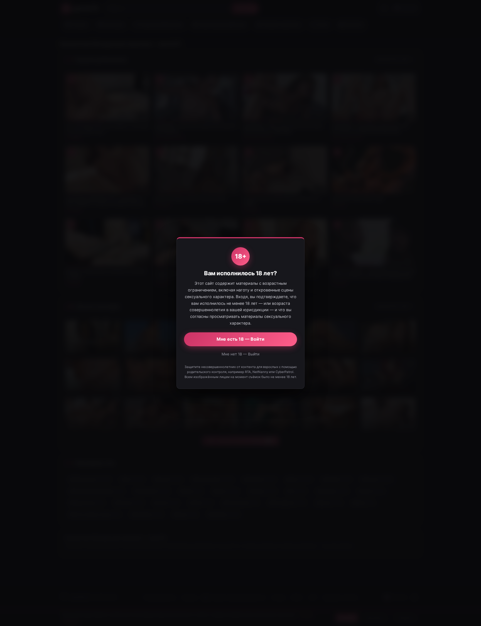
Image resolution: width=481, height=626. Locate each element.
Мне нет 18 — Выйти (240, 354)
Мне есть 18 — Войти (240, 339)
